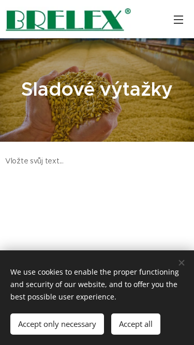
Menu (178, 19)
